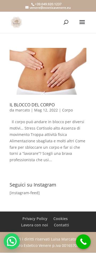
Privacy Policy (34, 218)
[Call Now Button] (83, 241)
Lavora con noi (34, 224)
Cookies (60, 218)
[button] (12, 241)
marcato (22, 110)
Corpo (67, 110)
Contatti (61, 224)
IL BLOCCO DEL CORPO (32, 105)
